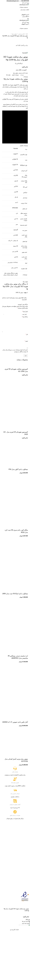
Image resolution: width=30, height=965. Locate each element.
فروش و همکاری (25, 855)
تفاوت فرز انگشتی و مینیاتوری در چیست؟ (19, 884)
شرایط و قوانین (25, 863)
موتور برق (14, 34)
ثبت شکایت (26, 852)
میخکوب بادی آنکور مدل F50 (18, 469)
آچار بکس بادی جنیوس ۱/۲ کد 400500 (15, 722)
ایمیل (26, 341)
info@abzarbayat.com (23, 838)
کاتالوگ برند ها (25, 866)
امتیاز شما (25, 311)
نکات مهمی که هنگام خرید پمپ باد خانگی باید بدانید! (16, 879)
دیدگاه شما (25, 316)
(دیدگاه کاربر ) (18, 63)
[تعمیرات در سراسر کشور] (15, 812)
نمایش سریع (22, 366)
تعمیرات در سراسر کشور (15, 815)
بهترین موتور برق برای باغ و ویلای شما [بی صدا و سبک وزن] (16, 875)
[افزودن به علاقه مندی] (18, 366)
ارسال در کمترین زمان (15, 793)
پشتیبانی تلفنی (15, 771)
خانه (26, 34)
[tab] (22, 75)
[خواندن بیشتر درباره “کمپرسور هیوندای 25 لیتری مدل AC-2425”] (26, 429)
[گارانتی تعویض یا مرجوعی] (15, 801)
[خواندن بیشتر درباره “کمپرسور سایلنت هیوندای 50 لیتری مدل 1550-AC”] (26, 366)
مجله (28, 849)
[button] (26, 466)
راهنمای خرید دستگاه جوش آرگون (21, 887)
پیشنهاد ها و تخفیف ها (24, 869)
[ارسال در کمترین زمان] (15, 790)
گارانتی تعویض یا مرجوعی (15, 804)
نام (27, 334)
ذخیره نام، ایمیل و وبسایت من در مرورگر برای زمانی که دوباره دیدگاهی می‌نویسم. (15, 350)
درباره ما (27, 846)
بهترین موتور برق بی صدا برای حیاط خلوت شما (17, 881)
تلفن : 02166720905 (24, 832)
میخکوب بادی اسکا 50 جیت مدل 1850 (15, 593)
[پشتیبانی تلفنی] (15, 768)
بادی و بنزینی (21, 34)
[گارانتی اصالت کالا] (15, 779)
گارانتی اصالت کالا (15, 782)
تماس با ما (26, 843)
